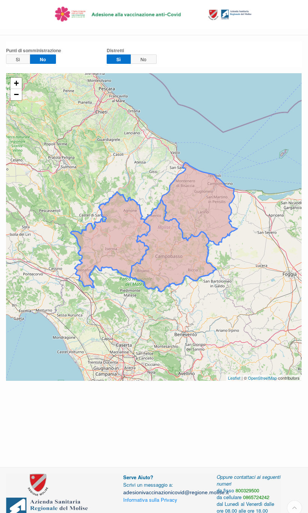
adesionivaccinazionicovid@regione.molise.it (176, 492)
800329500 (247, 490)
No (43, 59)
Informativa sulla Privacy (150, 499)
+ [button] (16, 83)
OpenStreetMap (262, 378)
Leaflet (234, 378)
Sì (18, 59)
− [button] (16, 94)
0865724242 (256, 497)
